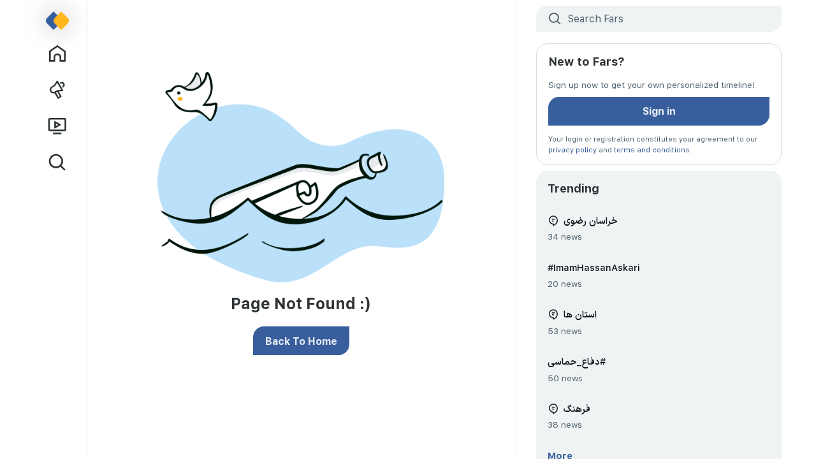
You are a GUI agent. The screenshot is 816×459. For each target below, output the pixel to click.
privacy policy (572, 149)
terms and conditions (652, 149)
